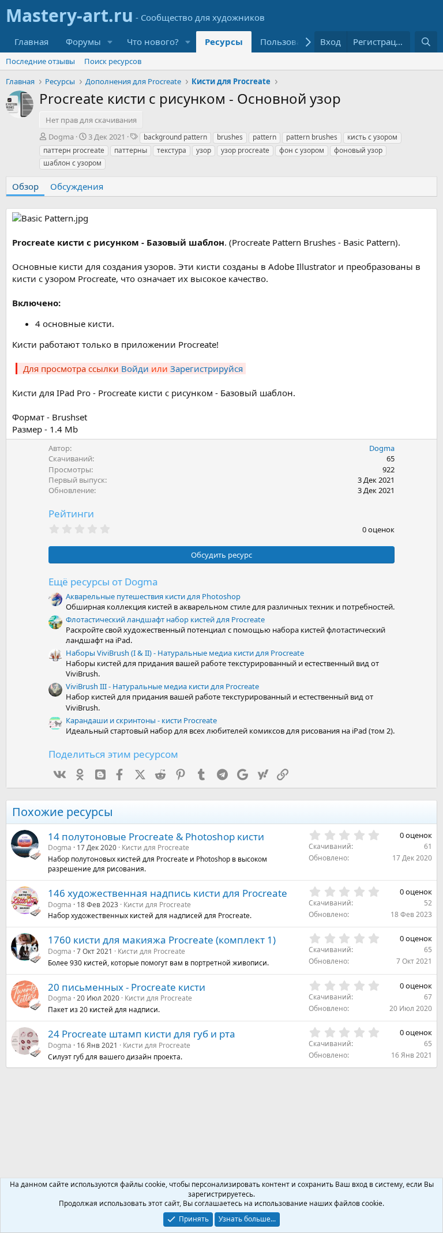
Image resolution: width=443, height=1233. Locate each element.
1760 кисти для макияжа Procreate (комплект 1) (162, 939)
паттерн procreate (73, 150)
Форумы (83, 41)
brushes (230, 137)
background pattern (175, 137)
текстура (171, 150)
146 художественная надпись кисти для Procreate (167, 893)
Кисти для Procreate (155, 847)
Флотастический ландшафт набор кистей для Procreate (165, 619)
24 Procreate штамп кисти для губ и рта (141, 1033)
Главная (31, 41)
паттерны (130, 150)
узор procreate (245, 150)
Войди (135, 368)
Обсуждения (76, 186)
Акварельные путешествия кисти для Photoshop (153, 596)
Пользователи (290, 41)
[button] (110, 41)
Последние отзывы (40, 61)
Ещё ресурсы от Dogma (103, 581)
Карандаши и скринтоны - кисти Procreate (141, 720)
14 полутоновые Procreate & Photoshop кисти (156, 836)
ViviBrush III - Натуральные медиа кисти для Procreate (162, 686)
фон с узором (301, 150)
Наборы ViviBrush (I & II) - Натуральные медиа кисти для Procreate (185, 653)
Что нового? (153, 41)
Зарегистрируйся (206, 368)
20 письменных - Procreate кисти (126, 987)
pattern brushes (311, 137)
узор (203, 150)
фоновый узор (358, 150)
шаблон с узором (72, 163)
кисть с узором (372, 137)
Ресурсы (224, 41)
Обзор (25, 186)
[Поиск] (426, 41)
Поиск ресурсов (112, 61)
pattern (264, 137)
